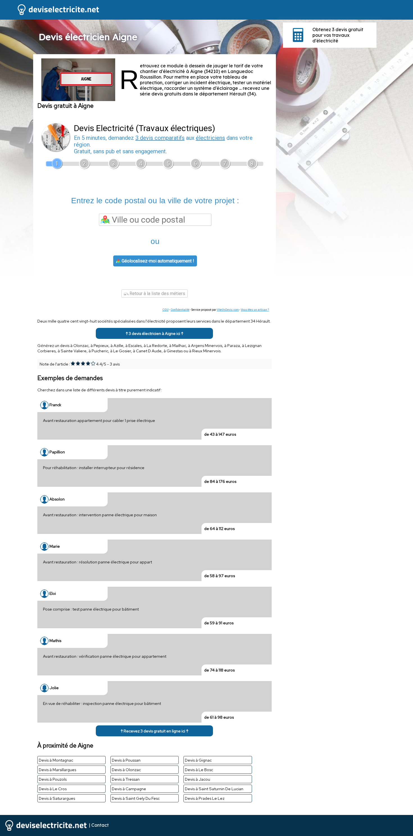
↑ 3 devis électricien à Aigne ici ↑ (154, 333)
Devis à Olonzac (126, 769)
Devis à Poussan (126, 760)
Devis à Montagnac (56, 760)
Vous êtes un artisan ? (255, 309)
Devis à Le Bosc (199, 769)
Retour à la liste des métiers (156, 293)
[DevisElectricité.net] (50, 14)
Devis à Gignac (198, 760)
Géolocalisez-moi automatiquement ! (157, 261)
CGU (165, 309)
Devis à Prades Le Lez (204, 798)
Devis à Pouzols (53, 779)
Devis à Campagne (129, 788)
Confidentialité (180, 309)
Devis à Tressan (126, 779)
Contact (100, 825)
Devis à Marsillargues (57, 769)
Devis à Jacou (197, 779)
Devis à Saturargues (57, 798)
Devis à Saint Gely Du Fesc (136, 798)
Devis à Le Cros (53, 788)
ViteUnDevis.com (228, 309)
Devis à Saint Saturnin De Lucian (214, 788)
